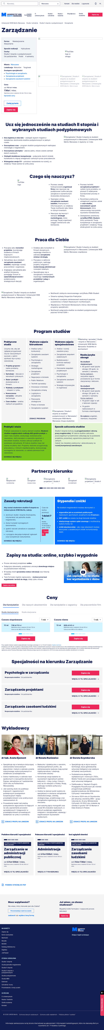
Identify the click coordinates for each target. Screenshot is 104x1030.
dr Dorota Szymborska (82, 758)
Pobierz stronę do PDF (15, 885)
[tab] (41, 488)
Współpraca (71, 14)
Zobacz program (37, 418)
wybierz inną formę (26, 915)
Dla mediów (76, 3)
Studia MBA (5, 978)
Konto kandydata (7, 935)
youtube (90, 938)
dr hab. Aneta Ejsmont (14, 758)
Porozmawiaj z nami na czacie (21, 911)
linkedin (77, 938)
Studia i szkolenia (51, 15)
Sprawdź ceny (9, 96)
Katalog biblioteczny (8, 947)
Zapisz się (95, 14)
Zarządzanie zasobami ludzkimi (18, 79)
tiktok (94, 938)
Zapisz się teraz (56, 645)
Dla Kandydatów (11, 605)
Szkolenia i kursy (7, 984)
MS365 (4, 944)
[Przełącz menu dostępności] (96, 3)
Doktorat (4, 981)
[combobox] (50, 4)
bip (99, 938)
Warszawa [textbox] (45, 3)
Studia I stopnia (7, 961)
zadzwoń (11, 915)
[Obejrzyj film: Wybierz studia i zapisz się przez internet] (83, 572)
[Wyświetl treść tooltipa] (11, 41)
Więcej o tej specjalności (16, 872)
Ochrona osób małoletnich (48, 1014)
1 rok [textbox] (43, 620)
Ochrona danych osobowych (28, 1014)
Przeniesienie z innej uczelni (11, 987)
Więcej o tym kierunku (48, 872)
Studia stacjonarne (29, 612)
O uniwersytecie (39, 15)
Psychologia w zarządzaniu (16, 73)
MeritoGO (5, 938)
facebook (73, 938)
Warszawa (15, 64)
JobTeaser (5, 953)
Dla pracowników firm (90, 605)
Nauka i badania (60, 15)
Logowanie (85, 3)
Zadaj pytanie (12, 103)
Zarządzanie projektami (15, 76)
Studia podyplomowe (9, 975)
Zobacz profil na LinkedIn (17, 822)
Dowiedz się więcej (13, 457)
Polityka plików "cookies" (67, 1014)
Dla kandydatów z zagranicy (63, 605)
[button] (48, 81)
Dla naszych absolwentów (34, 605)
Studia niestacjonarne (10, 612)
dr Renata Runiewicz (47, 758)
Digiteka (4, 950)
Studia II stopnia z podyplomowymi (8, 972)
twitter (81, 938)
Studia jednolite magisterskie (11, 964)
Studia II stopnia (7, 967)
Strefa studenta (82, 14)
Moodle (4, 941)
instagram (86, 938)
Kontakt (66, 3)
